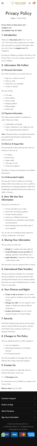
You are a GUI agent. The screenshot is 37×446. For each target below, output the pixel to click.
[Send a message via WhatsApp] (3, 434)
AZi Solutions (23, 429)
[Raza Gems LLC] (18, 3)
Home (13, 18)
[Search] (29, 3)
